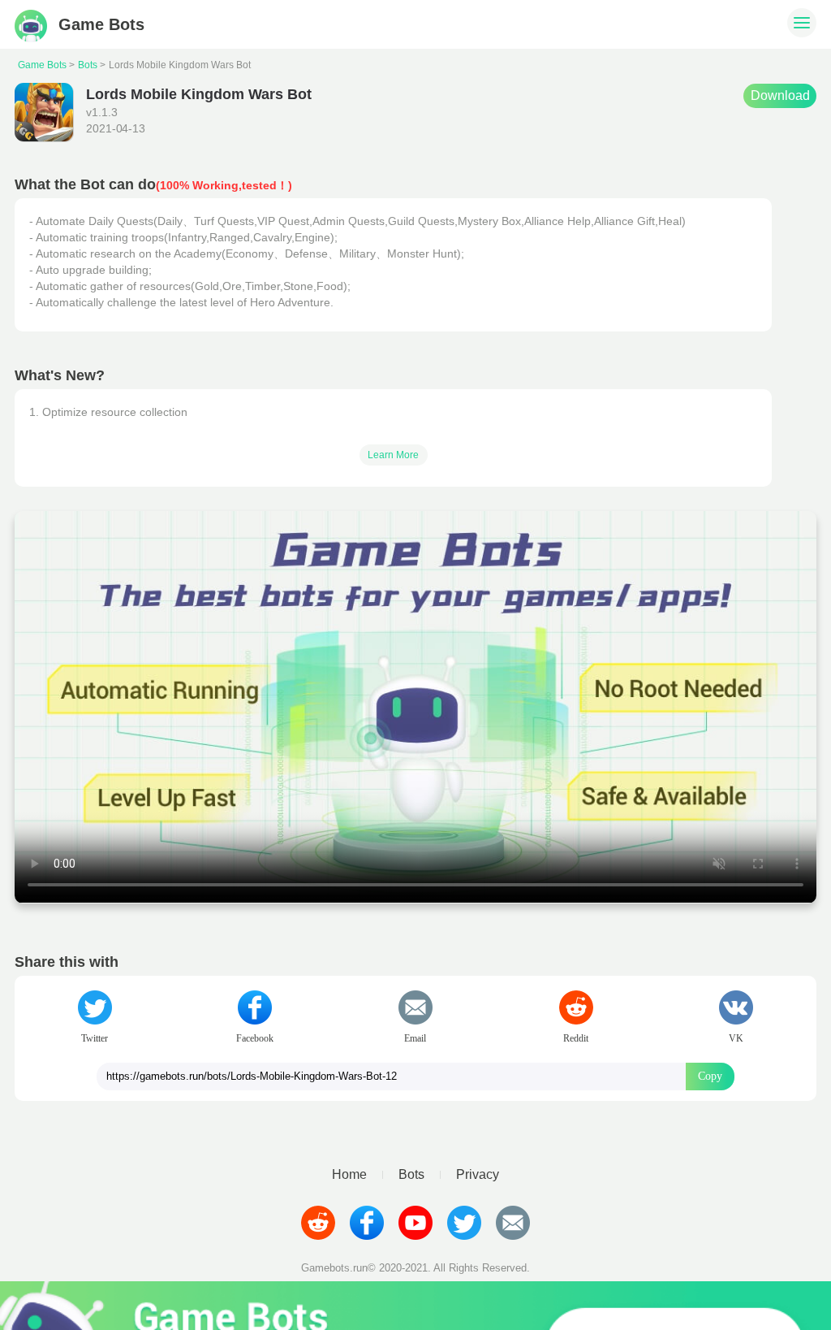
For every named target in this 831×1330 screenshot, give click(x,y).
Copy (710, 1076)
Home (349, 1175)
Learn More (393, 455)
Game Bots (42, 65)
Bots (87, 65)
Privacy (477, 1175)
